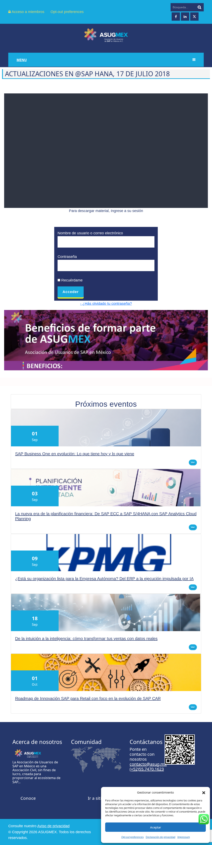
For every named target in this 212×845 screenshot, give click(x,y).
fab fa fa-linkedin (185, 16)
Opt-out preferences (132, 837)
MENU (22, 60)
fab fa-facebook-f (176, 16)
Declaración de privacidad (160, 837)
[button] (204, 792)
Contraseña (67, 257)
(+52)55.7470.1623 (147, 769)
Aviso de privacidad (53, 826)
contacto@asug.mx (148, 764)
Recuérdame (71, 280)
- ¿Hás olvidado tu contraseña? (106, 304)
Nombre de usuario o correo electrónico (90, 233)
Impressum (183, 837)
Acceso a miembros (27, 12)
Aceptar (155, 827)
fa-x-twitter (194, 16)
